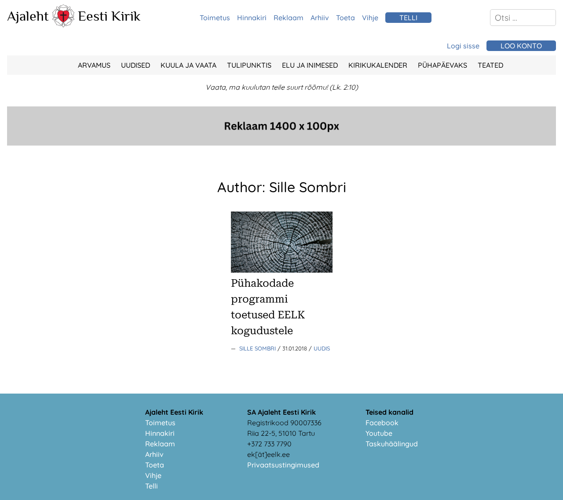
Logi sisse (463, 45)
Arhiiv (320, 17)
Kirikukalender (377, 65)
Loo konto (521, 45)
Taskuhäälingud (392, 443)
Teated (490, 65)
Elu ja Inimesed (310, 65)
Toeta (345, 17)
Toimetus (215, 17)
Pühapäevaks (442, 65)
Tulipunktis (249, 65)
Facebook (382, 422)
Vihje (370, 17)
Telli (151, 486)
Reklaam (288, 17)
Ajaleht (28, 16)
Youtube (379, 433)
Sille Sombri (258, 348)
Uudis (322, 348)
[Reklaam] (281, 143)
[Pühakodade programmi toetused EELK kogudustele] (282, 270)
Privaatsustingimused (283, 464)
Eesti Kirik (109, 16)
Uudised (135, 65)
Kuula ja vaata (188, 65)
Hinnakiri (252, 17)
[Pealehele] (63, 24)
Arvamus (94, 65)
